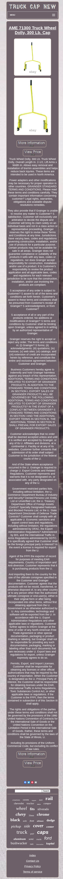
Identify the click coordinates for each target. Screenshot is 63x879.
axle (25, 821)
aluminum (20, 838)
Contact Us (32, 860)
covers (26, 800)
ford (48, 838)
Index (32, 855)
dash (40, 800)
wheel (21, 808)
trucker (30, 803)
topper (34, 800)
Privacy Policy (32, 866)
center (50, 826)
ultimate (40, 821)
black (15, 820)
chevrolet (19, 803)
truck (22, 832)
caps (42, 832)
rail (49, 798)
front (32, 821)
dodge (51, 820)
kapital (50, 843)
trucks (38, 839)
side (27, 826)
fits (32, 809)
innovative (39, 844)
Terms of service (32, 871)
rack (31, 844)
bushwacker (19, 843)
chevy (21, 814)
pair (32, 834)
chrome (43, 814)
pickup (16, 826)
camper (47, 803)
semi (31, 839)
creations (16, 800)
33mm (31, 815)
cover (38, 825)
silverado (43, 809)
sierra (39, 804)
